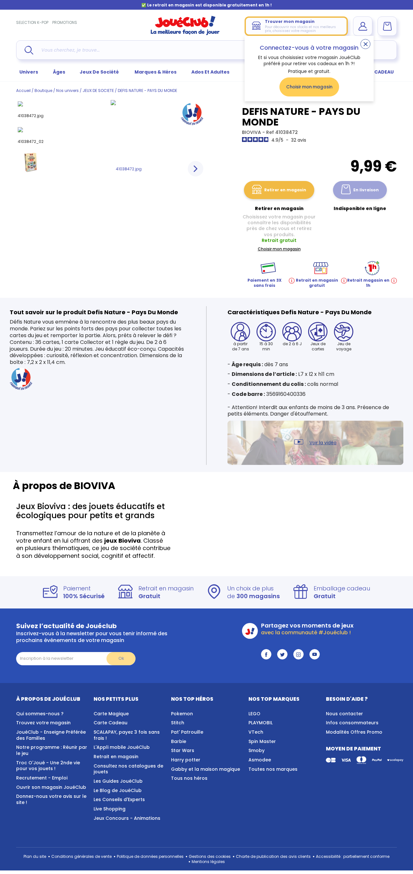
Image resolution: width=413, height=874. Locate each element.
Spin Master (262, 741)
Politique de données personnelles (150, 856)
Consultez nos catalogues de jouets (128, 769)
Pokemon (182, 713)
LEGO (254, 713)
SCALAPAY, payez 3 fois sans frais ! (127, 735)
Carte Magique (111, 713)
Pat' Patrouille (187, 732)
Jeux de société (100, 72)
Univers (28, 72)
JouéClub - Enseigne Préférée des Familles (51, 735)
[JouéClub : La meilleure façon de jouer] (185, 33)
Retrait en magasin (116, 756)
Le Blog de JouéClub (118, 790)
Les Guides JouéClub (118, 781)
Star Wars (182, 750)
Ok (121, 658)
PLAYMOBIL (260, 722)
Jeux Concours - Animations (127, 818)
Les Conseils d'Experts (119, 799)
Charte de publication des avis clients (273, 856)
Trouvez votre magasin (43, 722)
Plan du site (35, 856)
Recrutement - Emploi (41, 778)
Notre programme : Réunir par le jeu (51, 750)
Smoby (256, 750)
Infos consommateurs (352, 722)
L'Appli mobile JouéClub (122, 747)
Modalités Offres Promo (354, 732)
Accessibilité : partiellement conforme (352, 856)
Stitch (177, 722)
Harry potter (185, 760)
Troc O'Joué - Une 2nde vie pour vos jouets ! (48, 765)
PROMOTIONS (64, 22)
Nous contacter (344, 713)
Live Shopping (110, 809)
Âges (59, 72)
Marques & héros (155, 72)
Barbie (178, 741)
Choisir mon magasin (309, 87)
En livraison (366, 190)
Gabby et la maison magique (205, 769)
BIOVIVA (252, 132)
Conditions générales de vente (81, 856)
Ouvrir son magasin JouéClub (51, 787)
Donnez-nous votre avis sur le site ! (51, 799)
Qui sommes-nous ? (40, 713)
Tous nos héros (189, 778)
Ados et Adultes (210, 72)
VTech (255, 732)
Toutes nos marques (272, 769)
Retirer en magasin (285, 190)
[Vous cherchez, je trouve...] (29, 50)
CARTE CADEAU (376, 72)
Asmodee (259, 760)
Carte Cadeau (110, 722)
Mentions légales (208, 861)
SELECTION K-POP (32, 22)
